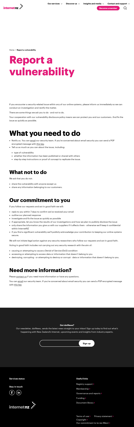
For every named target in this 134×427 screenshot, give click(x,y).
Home (11, 50)
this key (40, 144)
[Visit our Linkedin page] (18, 392)
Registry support (84, 384)
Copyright (81, 419)
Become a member (108, 8)
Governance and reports (88, 393)
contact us (21, 276)
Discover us (71, 3)
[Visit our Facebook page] (12, 392)
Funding (80, 398)
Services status (17, 378)
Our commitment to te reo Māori (92, 423)
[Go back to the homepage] (15, 7)
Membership (82, 388)
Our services (54, 3)
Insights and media (92, 3)
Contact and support (117, 3)
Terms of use (83, 416)
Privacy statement (103, 416)
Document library (85, 402)
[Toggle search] (125, 8)
